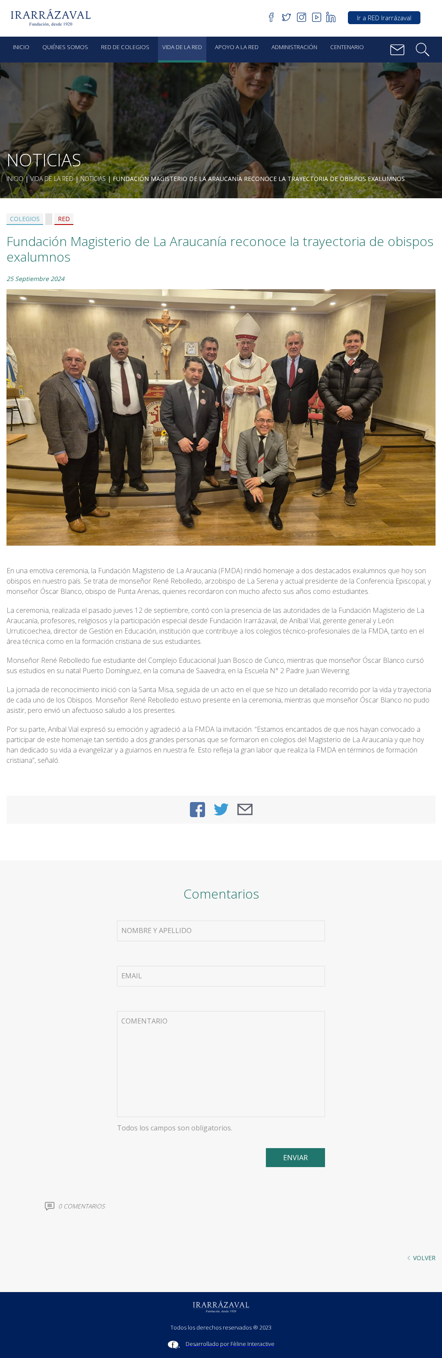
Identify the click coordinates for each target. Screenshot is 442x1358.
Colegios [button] (25, 219)
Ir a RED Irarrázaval (384, 17)
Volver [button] (424, 1258)
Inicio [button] (21, 47)
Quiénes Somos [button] (65, 47)
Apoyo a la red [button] (237, 47)
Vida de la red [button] (182, 47)
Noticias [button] (93, 179)
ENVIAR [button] (295, 1157)
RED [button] (64, 219)
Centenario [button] (347, 47)
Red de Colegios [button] (125, 47)
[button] (54, 18)
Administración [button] (294, 47)
